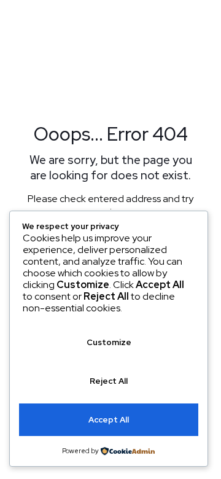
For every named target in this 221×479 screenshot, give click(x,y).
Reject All (109, 381)
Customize (109, 342)
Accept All (108, 420)
